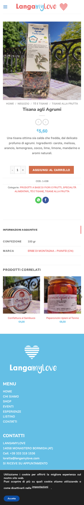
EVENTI (8, 406)
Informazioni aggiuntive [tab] (20, 229)
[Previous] (3, 305)
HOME (7, 391)
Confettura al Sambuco (21, 317)
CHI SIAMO (11, 396)
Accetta (12, 498)
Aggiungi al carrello (51, 170)
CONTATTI (10, 421)
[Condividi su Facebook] (45, 200)
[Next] (81, 305)
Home (10, 103)
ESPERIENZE (12, 411)
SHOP (7, 401)
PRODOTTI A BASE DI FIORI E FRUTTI (41, 187)
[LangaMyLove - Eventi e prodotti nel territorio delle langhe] (42, 7)
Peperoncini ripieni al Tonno (62, 317)
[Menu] (5, 7)
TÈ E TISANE (40, 103)
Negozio (23, 103)
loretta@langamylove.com (21, 458)
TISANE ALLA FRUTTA (65, 103)
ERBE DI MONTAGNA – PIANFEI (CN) (50, 251)
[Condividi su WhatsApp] (38, 200)
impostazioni (40, 487)
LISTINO (9, 416)
